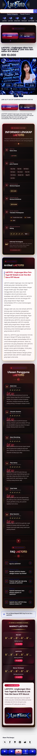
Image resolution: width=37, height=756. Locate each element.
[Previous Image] (1, 76)
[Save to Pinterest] (20, 742)
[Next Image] (35, 76)
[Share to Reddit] (25, 742)
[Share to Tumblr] (30, 742)
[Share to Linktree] (15, 742)
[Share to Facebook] (10, 742)
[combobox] (16, 11)
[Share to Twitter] (5, 742)
